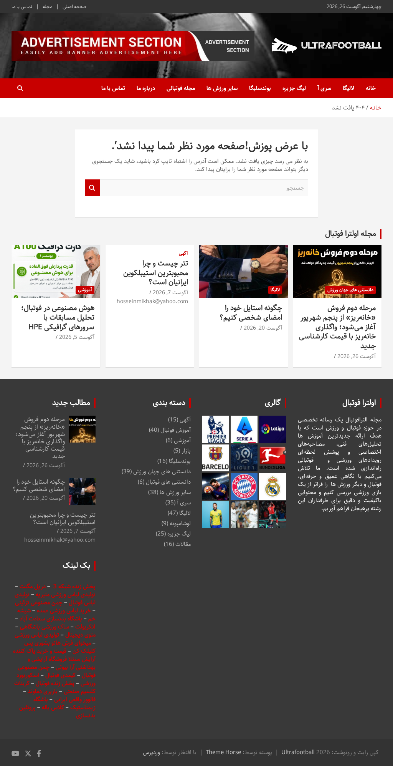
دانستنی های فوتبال (168, 482)
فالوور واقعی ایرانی (75, 699)
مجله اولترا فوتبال (350, 234)
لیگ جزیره (294, 88)
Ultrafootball (298, 752)
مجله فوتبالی (181, 88)
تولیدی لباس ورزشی (37, 634)
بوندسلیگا (260, 88)
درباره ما (146, 88)
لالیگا (348, 88)
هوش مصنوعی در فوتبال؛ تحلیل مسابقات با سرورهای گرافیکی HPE (57, 317)
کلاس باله (54, 707)
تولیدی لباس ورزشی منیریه (66, 594)
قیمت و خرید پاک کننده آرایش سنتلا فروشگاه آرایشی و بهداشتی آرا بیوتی (54, 659)
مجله (47, 6)
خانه (371, 88)
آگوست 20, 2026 (263, 328)
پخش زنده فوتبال (56, 683)
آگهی (183, 253)
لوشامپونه (180, 523)
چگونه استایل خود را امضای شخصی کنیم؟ (251, 312)
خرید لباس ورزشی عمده (64, 610)
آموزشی (85, 289)
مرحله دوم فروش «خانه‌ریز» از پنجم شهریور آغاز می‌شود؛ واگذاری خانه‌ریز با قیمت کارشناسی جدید (337, 326)
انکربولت (85, 626)
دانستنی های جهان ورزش (350, 289)
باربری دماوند (43, 691)
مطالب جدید (71, 403)
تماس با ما (22, 6)
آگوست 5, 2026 (76, 337)
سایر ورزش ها (222, 88)
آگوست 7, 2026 (170, 292)
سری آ (324, 88)
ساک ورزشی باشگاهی (45, 626)
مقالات (183, 544)
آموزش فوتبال (175, 430)
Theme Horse (223, 752)
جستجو (92, 188)
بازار (186, 451)
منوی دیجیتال (80, 634)
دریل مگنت (33, 586)
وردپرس (151, 752)
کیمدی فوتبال (60, 675)
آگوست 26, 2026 (356, 356)
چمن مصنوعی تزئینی (39, 602)
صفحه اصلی (74, 6)
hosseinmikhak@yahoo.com (152, 301)
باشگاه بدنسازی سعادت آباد (51, 618)
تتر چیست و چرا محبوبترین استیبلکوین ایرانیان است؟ (155, 273)
